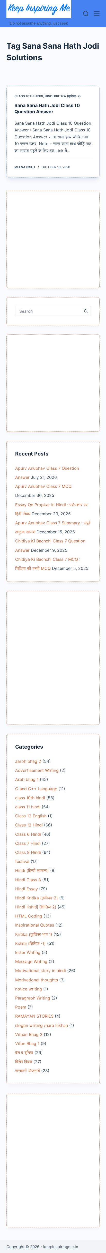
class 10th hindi (28, 96)
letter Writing (27, 952)
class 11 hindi (27, 806)
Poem (20, 1007)
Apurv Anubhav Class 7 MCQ (43, 486)
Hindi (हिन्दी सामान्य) (32, 870)
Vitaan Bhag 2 (28, 1034)
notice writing (28, 988)
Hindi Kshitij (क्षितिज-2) (35, 906)
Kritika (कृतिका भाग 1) (33, 934)
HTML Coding (28, 916)
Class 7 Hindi (28, 843)
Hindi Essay (26, 888)
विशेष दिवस (23, 1061)
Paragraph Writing (32, 998)
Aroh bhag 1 (27, 779)
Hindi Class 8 (28, 879)
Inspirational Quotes (34, 925)
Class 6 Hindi (28, 834)
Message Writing (31, 961)
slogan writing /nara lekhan (41, 1025)
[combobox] (48, 311)
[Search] (86, 13)
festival (22, 861)
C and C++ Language (36, 788)
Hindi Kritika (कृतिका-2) (63, 96)
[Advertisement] (53, 242)
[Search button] (86, 311)
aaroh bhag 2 (28, 761)
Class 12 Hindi (29, 824)
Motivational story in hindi (40, 970)
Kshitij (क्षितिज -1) (30, 943)
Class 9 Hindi (28, 852)
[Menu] (97, 14)
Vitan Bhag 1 (27, 1043)
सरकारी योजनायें (27, 1070)
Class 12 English (31, 815)
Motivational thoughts (36, 979)
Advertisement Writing (37, 770)
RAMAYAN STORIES (34, 1016)
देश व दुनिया (24, 1052)
